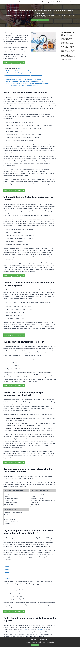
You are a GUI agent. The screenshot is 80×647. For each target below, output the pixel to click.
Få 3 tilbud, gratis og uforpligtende (40, 20)
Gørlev (7, 566)
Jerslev (7, 572)
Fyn (54, 2)
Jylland (50, 2)
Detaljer (52, 642)
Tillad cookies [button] (35, 644)
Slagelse (8, 578)
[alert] (40, 642)
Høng (7, 569)
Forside (44, 2)
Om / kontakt (67, 2)
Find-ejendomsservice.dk (11, 2)
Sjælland (59, 2)
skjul (19, 68)
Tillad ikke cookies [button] (44, 644)
